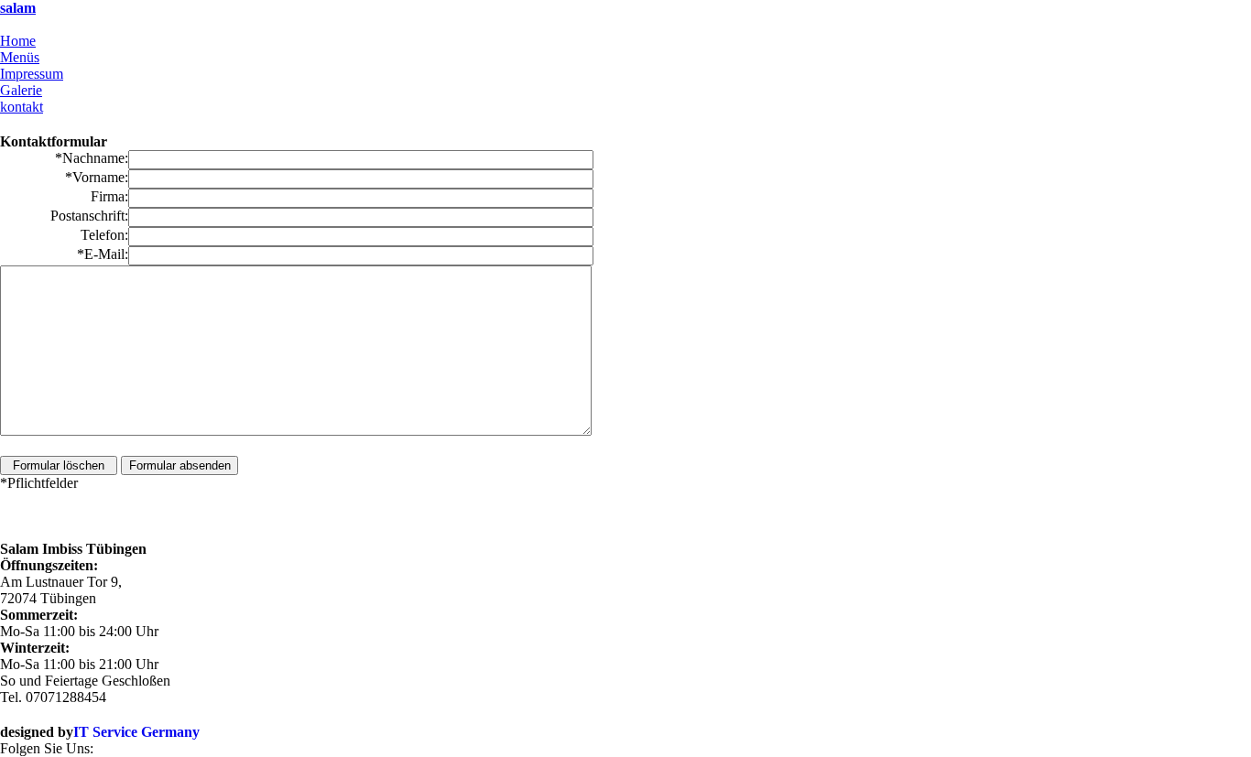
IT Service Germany (136, 732)
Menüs (19, 57)
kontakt (21, 106)
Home (18, 41)
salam (18, 8)
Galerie (21, 90)
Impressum (31, 73)
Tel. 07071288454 (53, 24)
